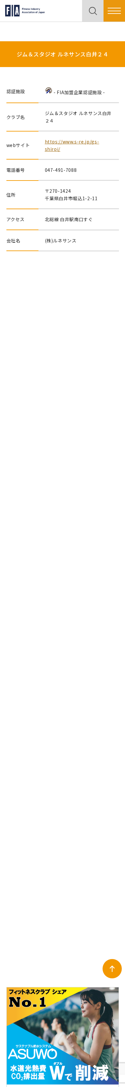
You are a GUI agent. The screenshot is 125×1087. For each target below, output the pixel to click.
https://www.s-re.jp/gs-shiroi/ (72, 145)
